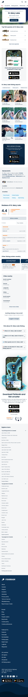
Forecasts (4, 634)
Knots (3, 614)
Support (4, 589)
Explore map (14, 20)
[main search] (22, 2)
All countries (5, 652)
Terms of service (6, 599)
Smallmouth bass (6, 87)
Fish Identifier (5, 637)
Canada (17, 15)
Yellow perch (15, 87)
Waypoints (4, 646)
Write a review (14, 218)
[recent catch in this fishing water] (8, 98)
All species (4, 659)
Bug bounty (4, 619)
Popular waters (5, 616)
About (3, 584)
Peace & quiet (6, 195)
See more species (14, 44)
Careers (4, 587)
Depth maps (5, 642)
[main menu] (25, 2)
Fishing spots (5, 639)
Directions (18, 188)
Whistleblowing (6, 601)
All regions (4, 655)
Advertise (4, 594)
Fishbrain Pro (5, 629)
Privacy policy (5, 596)
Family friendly (15, 195)
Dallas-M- (5, 231)
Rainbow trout (24, 87)
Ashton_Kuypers (6, 241)
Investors (4, 591)
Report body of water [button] (7, 604)
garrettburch (6, 251)
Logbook (4, 644)
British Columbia (12, 15)
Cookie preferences (7, 624)
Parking (14, 197)
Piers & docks (6, 197)
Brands (3, 609)
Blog (3, 612)
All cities (4, 657)
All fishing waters (6, 662)
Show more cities (14, 307)
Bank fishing (21, 197)
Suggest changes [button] (14, 319)
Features (4, 632)
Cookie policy (5, 621)
